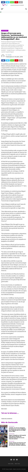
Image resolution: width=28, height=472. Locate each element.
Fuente (9, 54)
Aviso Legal (10, 463)
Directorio (17, 463)
